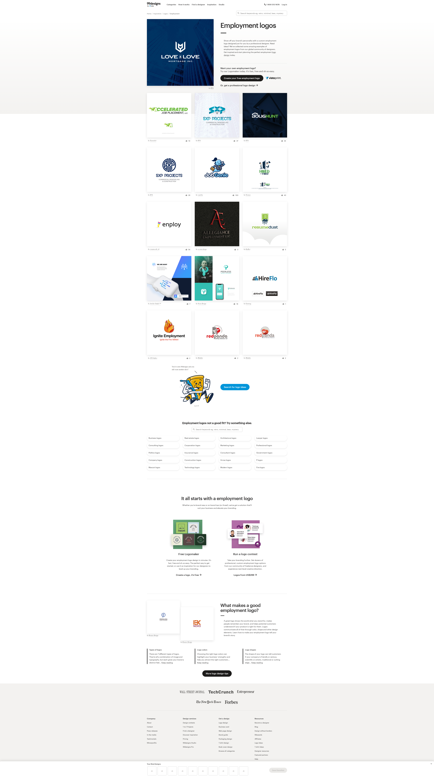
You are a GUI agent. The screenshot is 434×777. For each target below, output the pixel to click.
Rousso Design (153, 635)
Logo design (223, 723)
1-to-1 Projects (188, 727)
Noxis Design (202, 303)
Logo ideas (259, 743)
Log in (284, 4)
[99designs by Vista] (153, 4)
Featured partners (261, 755)
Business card (224, 727)
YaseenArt (153, 140)
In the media (151, 735)
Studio (221, 4)
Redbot (248, 249)
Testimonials (151, 739)
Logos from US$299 (244, 575)
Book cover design (225, 747)
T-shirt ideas (259, 747)
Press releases (152, 731)
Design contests (189, 723)
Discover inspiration (190, 735)
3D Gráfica (153, 358)
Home (149, 14)
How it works (184, 4)
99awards (258, 735)
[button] (431, 764)
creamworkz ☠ (154, 249)
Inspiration (211, 4)
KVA (212, 88)
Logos (165, 14)
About (149, 723)
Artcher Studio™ (155, 303)
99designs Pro (188, 747)
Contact (150, 727)
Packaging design (225, 739)
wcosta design (202, 249)
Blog (256, 727)
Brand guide (223, 735)
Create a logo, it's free (187, 575)
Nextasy (248, 195)
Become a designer (262, 723)
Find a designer (198, 4)
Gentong (248, 303)
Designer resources (262, 751)
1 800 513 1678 (273, 4)
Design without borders (263, 731)
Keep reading (167, 663)
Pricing (185, 739)
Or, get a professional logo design (237, 85)
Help (256, 759)
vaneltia (200, 195)
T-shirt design (224, 743)
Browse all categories (227, 751)
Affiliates (258, 739)
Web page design (225, 731)
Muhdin (200, 358)
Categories (171, 4)
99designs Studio (189, 743)
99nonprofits (152, 743)
